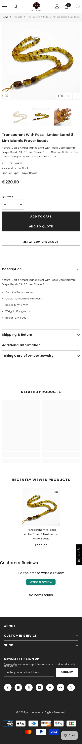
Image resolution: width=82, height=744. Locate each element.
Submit (67, 672)
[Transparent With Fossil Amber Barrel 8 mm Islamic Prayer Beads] (41, 507)
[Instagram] (18, 687)
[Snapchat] (50, 687)
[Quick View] (56, 492)
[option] (41, 61)
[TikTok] (39, 687)
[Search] (15, 6)
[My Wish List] (78, 6)
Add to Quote (41, 226)
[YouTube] (60, 687)
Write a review (41, 582)
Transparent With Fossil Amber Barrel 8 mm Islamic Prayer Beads (41, 534)
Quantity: (8, 196)
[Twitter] (71, 687)
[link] (21, 454)
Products (17, 17)
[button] (68, 96)
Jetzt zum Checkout (41, 242)
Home (5, 17)
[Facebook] (8, 687)
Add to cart (41, 216)
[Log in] (57, 6)
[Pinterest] (29, 687)
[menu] (4, 6)
